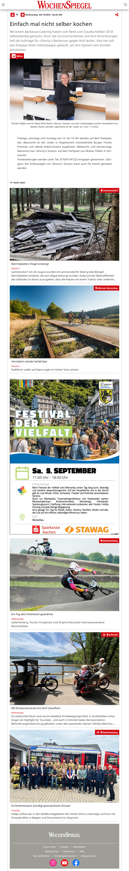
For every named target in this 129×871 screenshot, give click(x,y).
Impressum (69, 851)
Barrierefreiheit (41, 855)
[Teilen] (116, 15)
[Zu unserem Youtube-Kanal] (64, 862)
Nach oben (19, 182)
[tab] (17, 56)
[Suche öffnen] (125, 4)
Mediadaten (79, 846)
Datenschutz (51, 851)
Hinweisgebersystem (65, 855)
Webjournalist (88, 855)
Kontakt (64, 846)
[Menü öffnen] (3, 4)
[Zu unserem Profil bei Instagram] (53, 862)
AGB (82, 851)
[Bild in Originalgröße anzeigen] (64, 89)
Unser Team (49, 846)
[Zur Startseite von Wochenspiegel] (64, 5)
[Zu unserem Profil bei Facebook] (76, 862)
